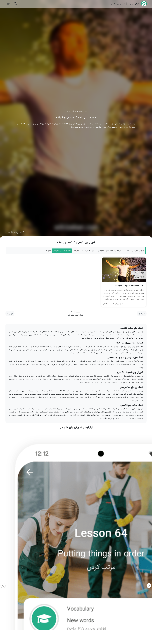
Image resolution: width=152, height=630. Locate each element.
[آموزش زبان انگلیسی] (143, 4)
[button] (3, 586)
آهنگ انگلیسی (71, 111)
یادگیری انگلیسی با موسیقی (62, 250)
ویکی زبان (83, 111)
